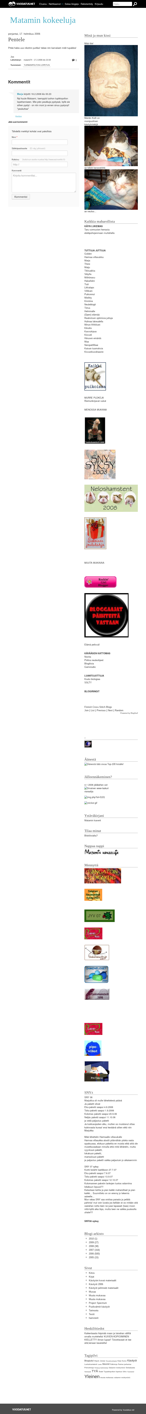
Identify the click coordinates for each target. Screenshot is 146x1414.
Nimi (14, 137)
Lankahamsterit (90, 1364)
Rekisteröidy (87, 4)
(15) (93, 1257)
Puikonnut (89, 294)
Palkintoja (113, 1364)
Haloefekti (89, 281)
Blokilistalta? (91, 835)
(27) (93, 1242)
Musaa (92, 1291)
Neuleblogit (90, 304)
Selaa (72, 4)
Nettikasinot (55, 4)
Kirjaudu (99, 4)
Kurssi (124, 1361)
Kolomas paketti (92, 1114)
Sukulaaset (87, 1372)
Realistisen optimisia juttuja (98, 318)
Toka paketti (90, 1110)
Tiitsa (87, 308)
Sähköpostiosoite (28, 148)
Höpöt (96, 1361)
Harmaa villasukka (93, 257)
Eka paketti (90, 1107)
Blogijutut (88, 1361)
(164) (94, 1250)
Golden (88, 253)
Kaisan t (88, 348)
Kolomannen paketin (94, 1183)
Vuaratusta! (130, 1372)
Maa (86, 341)
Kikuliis (88, 328)
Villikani (88, 291)
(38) (93, 1246)
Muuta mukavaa (97, 1295)
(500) (94, 1253)
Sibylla (87, 274)
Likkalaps (89, 287)
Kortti (87, 1170)
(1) (93, 1238)
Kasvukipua (90, 331)
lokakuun (89, 1153)
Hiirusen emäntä (92, 338)
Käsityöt (132, 1360)
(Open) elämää (92, 314)
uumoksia (98, 348)
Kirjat (91, 1276)
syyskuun (89, 1150)
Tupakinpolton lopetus (37, 65)
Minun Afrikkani (92, 324)
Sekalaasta (130, 1368)
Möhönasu (89, 277)
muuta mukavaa (106, 1377)
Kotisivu (38, 159)
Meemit (106, 1364)
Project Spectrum (98, 1303)
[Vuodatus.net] (22, 1409)
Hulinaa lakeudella (93, 321)
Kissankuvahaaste (93, 352)
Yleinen (92, 1376)
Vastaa (18, 116)
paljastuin (116, 1160)
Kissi (119, 1361)
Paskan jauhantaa (124, 1364)
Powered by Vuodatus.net (123, 1409)
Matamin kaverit (92, 820)
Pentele (16, 39)
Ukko (125, 1372)
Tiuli (86, 284)
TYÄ (95, 1371)
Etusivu (43, 4)
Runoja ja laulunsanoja (101, 1368)
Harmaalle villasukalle (111, 1137)
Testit (92, 1314)
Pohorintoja (89, 1368)
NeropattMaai (91, 345)
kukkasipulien (94, 1124)
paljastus (96, 1120)
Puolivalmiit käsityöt (99, 1306)
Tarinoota (93, 1310)
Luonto (100, 1364)
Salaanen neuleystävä (117, 1368)
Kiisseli (88, 335)
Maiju (87, 267)
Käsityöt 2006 (96, 1284)
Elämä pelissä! (92, 644)
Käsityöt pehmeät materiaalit (103, 1288)
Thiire (87, 264)
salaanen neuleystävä (122, 1377)
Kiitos (92, 1273)
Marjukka (89, 1100)
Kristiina (88, 301)
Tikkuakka (89, 270)
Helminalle (89, 311)
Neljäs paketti (91, 1117)
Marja (20, 94)
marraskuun (90, 1156)
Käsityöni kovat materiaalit (102, 1280)
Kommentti (17, 170)
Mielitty (88, 297)
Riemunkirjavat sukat (95, 401)
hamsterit (93, 1318)
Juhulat (102, 1361)
